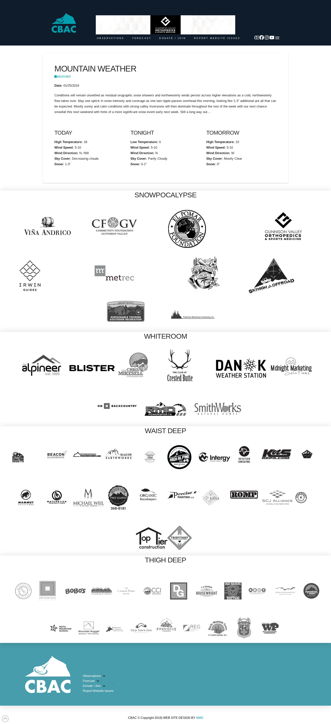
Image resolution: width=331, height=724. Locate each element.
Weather (64, 76)
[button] (277, 38)
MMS (199, 717)
